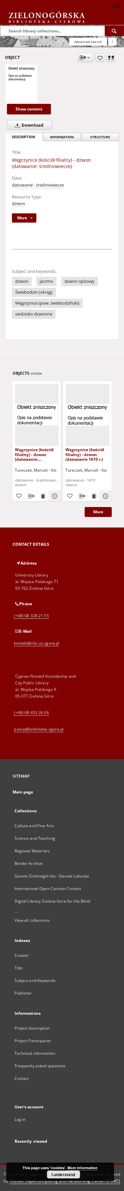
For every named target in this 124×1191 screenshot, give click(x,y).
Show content (29, 109)
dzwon (18, 203)
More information (82, 1167)
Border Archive (29, 863)
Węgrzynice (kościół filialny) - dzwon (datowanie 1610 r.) (84, 454)
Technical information (35, 1053)
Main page (23, 792)
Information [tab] (62, 137)
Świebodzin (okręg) (34, 292)
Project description (32, 1028)
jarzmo (46, 281)
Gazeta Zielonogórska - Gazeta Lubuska (52, 876)
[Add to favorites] (99, 57)
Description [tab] (23, 137)
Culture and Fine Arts (34, 826)
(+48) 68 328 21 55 (31, 615)
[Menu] (116, 5)
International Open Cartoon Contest (48, 888)
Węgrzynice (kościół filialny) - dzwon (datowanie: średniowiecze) (34, 454)
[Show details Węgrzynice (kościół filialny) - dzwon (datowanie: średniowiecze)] (54, 496)
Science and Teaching (35, 838)
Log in (20, 1119)
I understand (63, 1174)
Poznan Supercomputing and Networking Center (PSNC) (65, 1181)
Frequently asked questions (40, 1066)
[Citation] (110, 57)
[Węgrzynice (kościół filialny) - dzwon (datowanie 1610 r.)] (87, 414)
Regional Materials (32, 851)
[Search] (114, 30)
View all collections (32, 920)
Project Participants (33, 1040)
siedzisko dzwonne (33, 314)
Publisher (23, 993)
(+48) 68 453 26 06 (31, 712)
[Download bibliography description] (30, 496)
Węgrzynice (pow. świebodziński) (47, 303)
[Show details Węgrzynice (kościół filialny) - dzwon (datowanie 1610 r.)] (105, 496)
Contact (22, 1078)
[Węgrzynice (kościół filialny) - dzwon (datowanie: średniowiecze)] (21, 73)
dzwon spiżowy (79, 281)
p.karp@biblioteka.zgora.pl (39, 729)
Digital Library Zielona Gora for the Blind (52, 901)
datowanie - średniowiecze (38, 185)
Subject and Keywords (35, 980)
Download (32, 125)
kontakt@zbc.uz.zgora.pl (37, 643)
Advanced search (88, 41)
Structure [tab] (100, 137)
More (98, 512)
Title (19, 968)
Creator (22, 955)
